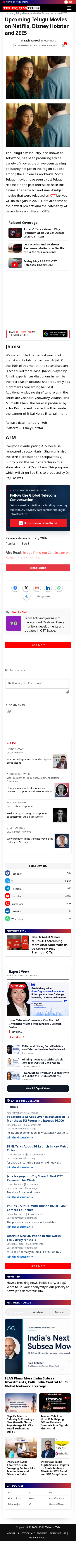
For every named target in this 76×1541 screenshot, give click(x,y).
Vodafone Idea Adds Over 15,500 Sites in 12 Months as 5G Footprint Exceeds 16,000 (38, 1119)
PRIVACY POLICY (38, 1537)
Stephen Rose (16, 827)
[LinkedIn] (48, 588)
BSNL (31, 1498)
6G (9, 1492)
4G (50, 1492)
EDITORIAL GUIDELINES (34, 1533)
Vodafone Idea (57, 1498)
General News (56, 1504)
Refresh (13, 1106)
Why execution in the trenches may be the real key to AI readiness (30, 840)
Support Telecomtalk (17, 2)
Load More (38, 645)
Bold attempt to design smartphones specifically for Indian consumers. (27, 815)
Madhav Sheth (16, 802)
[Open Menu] (69, 8)
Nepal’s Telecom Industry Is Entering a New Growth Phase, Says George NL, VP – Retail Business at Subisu (20, 1423)
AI (29, 1504)
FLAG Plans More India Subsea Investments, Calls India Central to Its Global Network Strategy (36, 1382)
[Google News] (44, 596)
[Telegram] (26, 596)
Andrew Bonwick (18, 774)
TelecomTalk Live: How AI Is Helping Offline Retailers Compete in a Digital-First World (54, 1422)
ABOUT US (13, 1533)
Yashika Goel (32, 40)
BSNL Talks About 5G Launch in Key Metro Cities (37, 1148)
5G (29, 1492)
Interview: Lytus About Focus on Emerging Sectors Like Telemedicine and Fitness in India (21, 1468)
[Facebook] (15, 588)
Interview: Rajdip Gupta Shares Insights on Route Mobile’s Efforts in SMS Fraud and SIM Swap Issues (55, 1468)
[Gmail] (37, 588)
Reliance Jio (14, 1504)
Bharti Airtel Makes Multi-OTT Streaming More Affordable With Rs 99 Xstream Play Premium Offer (50, 944)
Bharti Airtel (14, 1498)
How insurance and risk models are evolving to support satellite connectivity (29, 789)
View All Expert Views (38, 1088)
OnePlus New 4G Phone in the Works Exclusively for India (34, 1238)
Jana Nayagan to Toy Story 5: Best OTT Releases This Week (35, 1178)
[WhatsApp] (59, 588)
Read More (38, 568)
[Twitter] (26, 588)
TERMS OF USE (58, 1533)
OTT (53, 195)
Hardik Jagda (15, 748)
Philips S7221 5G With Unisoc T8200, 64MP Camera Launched (37, 1208)
